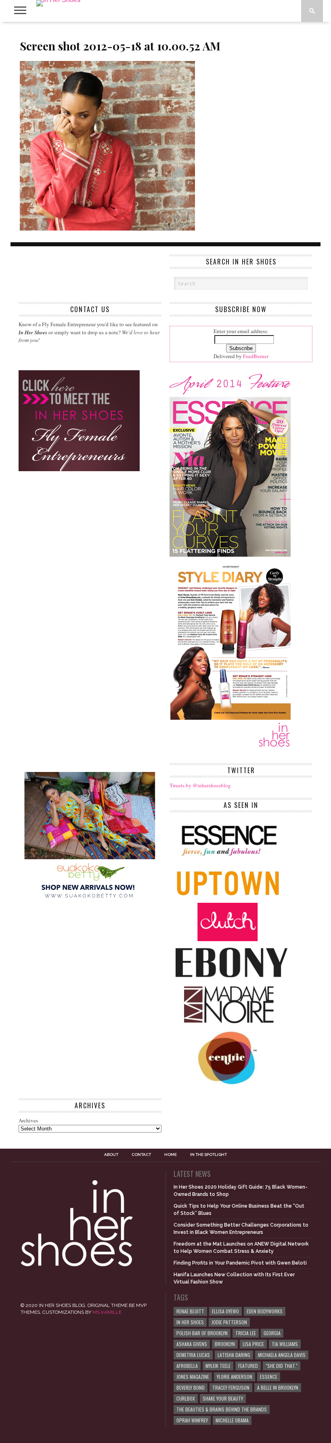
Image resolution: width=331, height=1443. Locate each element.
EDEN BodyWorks (265, 1311)
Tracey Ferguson (230, 1387)
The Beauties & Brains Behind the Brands (221, 1409)
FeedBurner (255, 356)
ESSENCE (268, 1376)
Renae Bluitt (190, 1311)
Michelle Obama (232, 1420)
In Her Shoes (190, 1322)
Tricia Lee (245, 1333)
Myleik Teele (217, 1365)
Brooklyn (225, 1343)
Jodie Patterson (229, 1322)
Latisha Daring (234, 1354)
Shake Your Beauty (223, 1398)
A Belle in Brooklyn (277, 1387)
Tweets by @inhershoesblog (200, 785)
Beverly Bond (190, 1387)
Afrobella (187, 1365)
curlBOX (185, 1398)
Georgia (272, 1333)
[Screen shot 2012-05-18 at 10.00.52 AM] (107, 228)
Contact (141, 1155)
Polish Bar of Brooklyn (202, 1333)
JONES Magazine (192, 1376)
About (111, 1155)
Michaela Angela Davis (282, 1354)
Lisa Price (253, 1343)
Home (170, 1155)
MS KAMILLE (107, 1312)
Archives (28, 1120)
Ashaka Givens (191, 1343)
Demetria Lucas (193, 1354)
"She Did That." (281, 1365)
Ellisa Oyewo (225, 1311)
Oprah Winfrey (192, 1420)
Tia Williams (285, 1343)
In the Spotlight (208, 1155)
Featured (248, 1365)
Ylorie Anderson (234, 1376)
